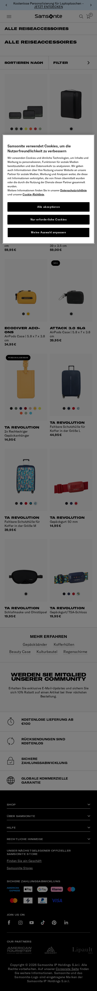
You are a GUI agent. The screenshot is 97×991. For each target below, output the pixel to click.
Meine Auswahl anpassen (48, 232)
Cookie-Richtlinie (33, 194)
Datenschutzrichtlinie (73, 190)
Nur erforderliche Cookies (48, 219)
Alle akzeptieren (48, 206)
